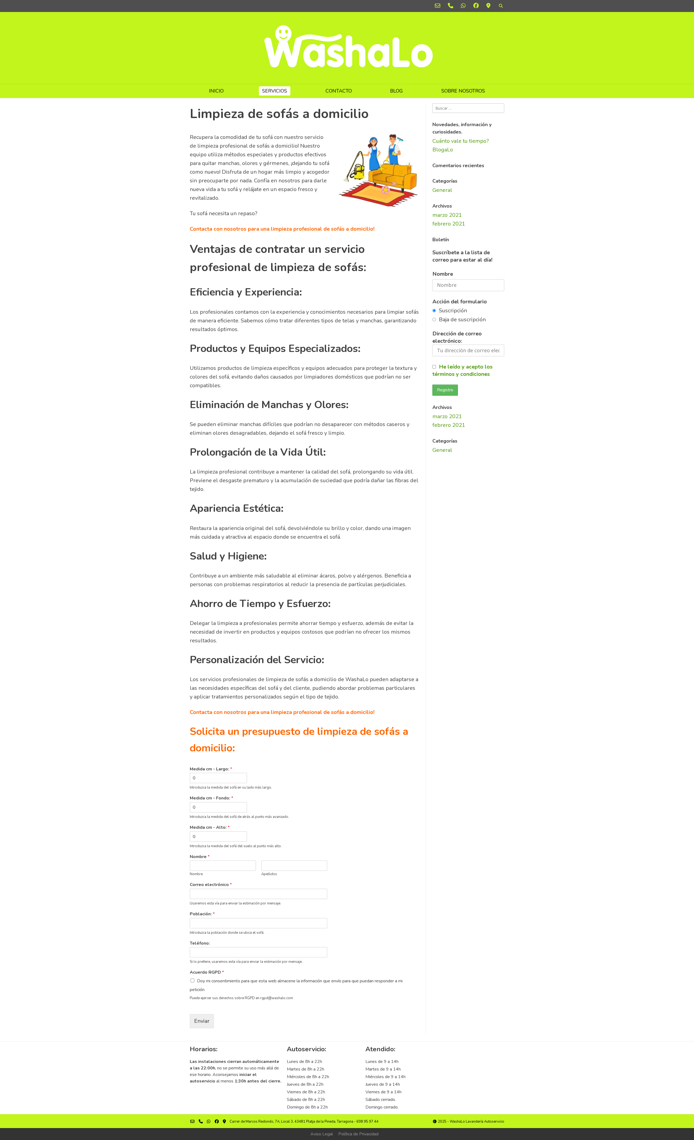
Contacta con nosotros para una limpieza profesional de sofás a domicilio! (282, 229)
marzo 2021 (447, 215)
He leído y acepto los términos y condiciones (462, 370)
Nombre (200, 857)
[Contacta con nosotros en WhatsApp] (463, 6)
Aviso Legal (321, 1134)
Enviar (202, 1021)
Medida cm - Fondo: (211, 798)
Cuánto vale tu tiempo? (460, 141)
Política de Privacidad (358, 1134)
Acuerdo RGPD (207, 972)
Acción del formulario (459, 301)
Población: (202, 914)
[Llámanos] (450, 6)
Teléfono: (200, 943)
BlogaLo (442, 149)
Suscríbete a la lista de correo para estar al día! (462, 256)
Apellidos (269, 874)
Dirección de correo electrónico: (457, 337)
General (442, 190)
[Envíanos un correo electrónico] (437, 6)
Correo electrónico (211, 885)
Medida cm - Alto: (210, 827)
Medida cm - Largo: (211, 769)
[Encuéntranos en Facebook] (476, 6)
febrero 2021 (448, 223)
